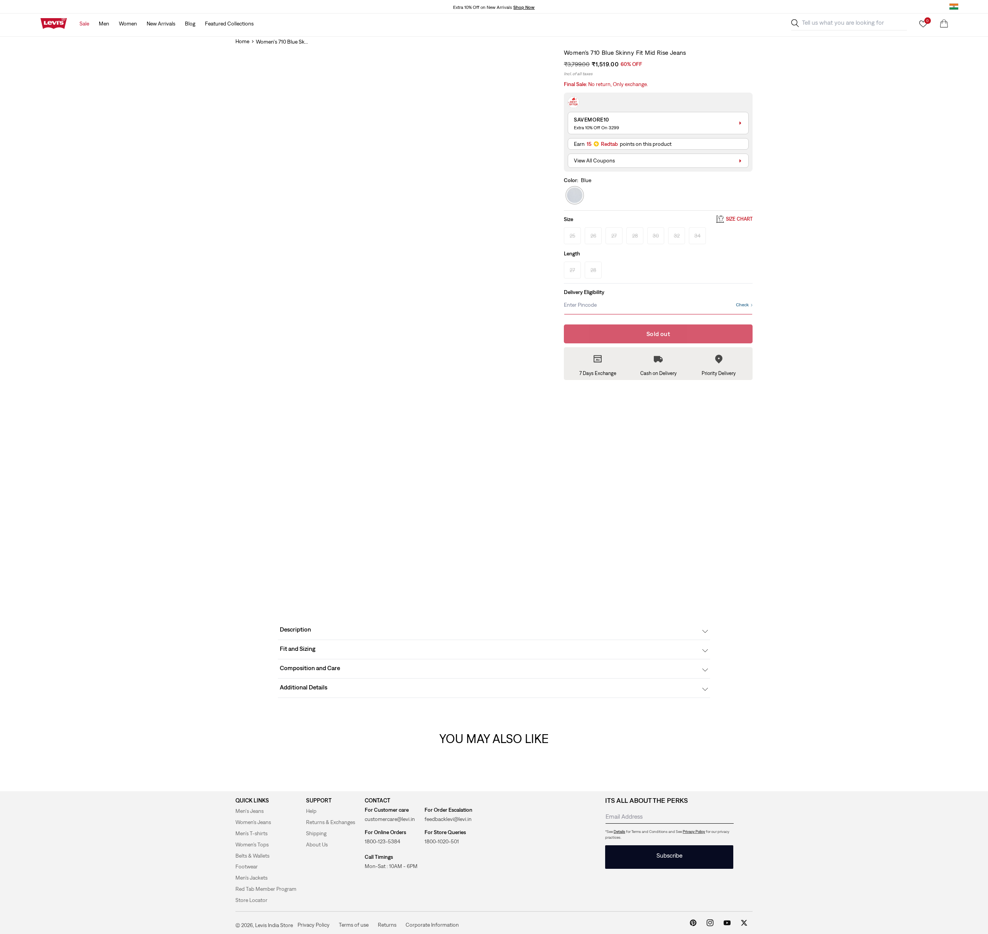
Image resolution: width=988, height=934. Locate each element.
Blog (190, 23)
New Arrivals (161, 23)
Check (742, 304)
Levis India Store (274, 925)
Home (242, 41)
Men (104, 23)
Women (128, 23)
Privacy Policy (694, 831)
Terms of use (354, 925)
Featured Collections (229, 23)
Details (619, 831)
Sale (84, 23)
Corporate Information (432, 925)
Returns (387, 925)
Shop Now (524, 7)
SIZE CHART (739, 219)
